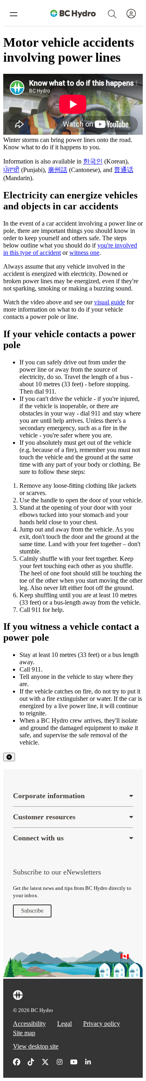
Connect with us (38, 838)
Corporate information (49, 796)
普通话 (123, 169)
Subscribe (32, 911)
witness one (84, 252)
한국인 (93, 161)
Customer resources (44, 817)
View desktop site (35, 1046)
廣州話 (57, 169)
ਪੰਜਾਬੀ (11, 169)
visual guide (109, 302)
